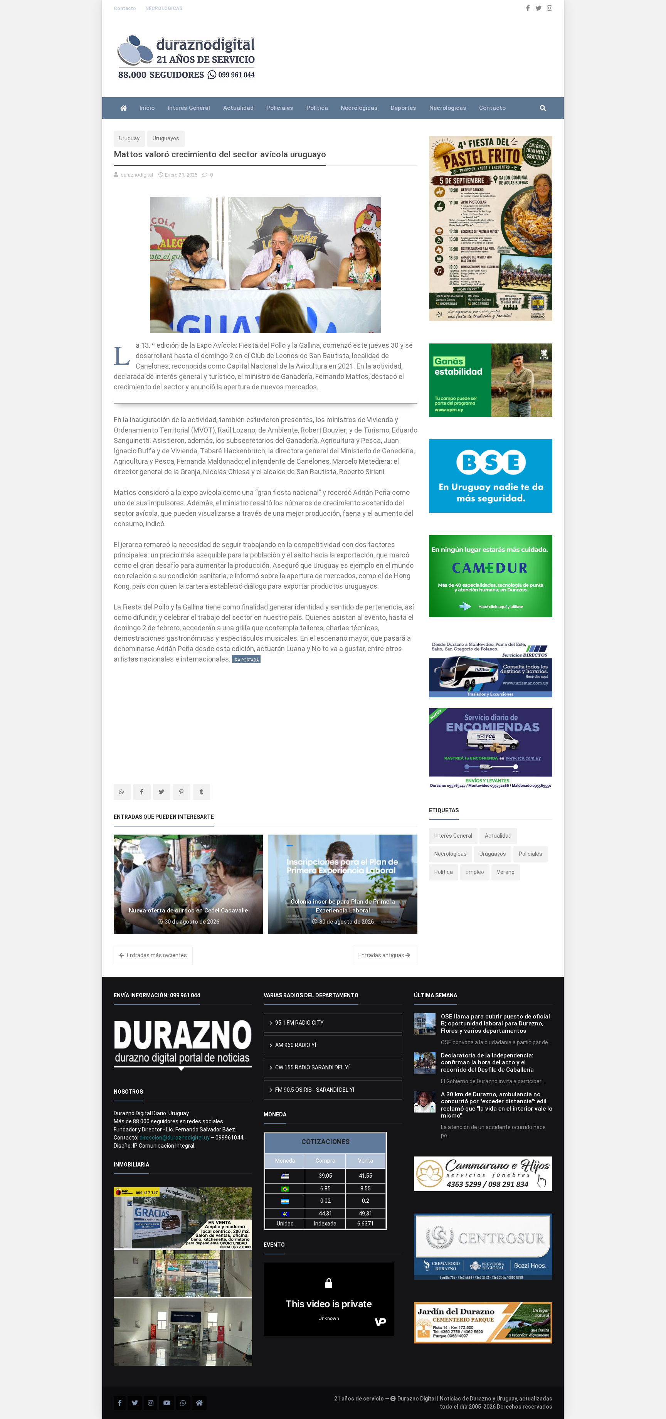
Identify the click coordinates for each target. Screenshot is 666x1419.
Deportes (403, 107)
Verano (506, 872)
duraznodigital (136, 175)
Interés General (189, 107)
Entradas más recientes (156, 955)
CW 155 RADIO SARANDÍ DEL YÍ (312, 1067)
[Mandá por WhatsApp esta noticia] (122, 792)
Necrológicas (359, 107)
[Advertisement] (265, 718)
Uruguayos (166, 138)
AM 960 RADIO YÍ (295, 1045)
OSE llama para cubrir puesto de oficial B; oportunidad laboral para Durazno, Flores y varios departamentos (495, 1023)
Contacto (125, 8)
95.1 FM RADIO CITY (299, 1023)
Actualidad (238, 107)
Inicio (147, 107)
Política (317, 107)
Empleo (475, 872)
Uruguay (129, 138)
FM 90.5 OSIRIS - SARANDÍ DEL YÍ (314, 1090)
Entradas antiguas (381, 955)
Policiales (279, 107)
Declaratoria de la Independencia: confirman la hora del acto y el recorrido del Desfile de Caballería (487, 1062)
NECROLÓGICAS (163, 8)
